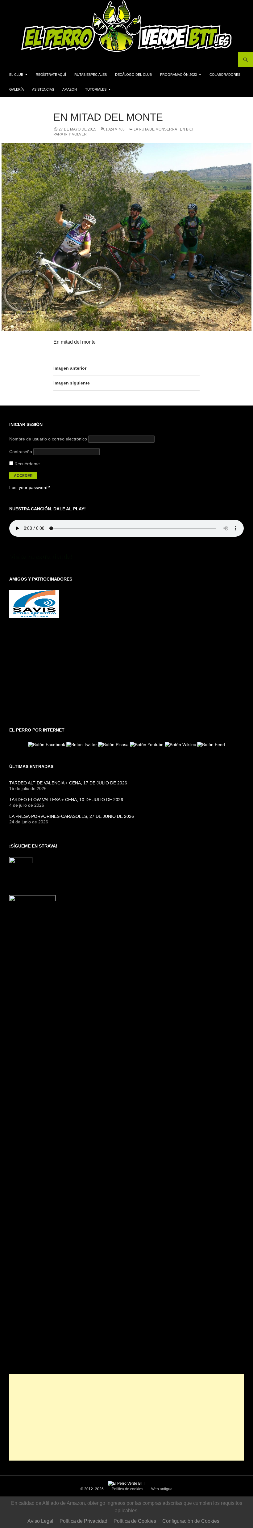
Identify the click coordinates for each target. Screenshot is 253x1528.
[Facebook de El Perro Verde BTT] (46, 744)
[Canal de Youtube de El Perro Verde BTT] (146, 744)
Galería (16, 89)
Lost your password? (29, 487)
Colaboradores (224, 74)
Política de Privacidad (83, 1521)
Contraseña (20, 451)
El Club (16, 74)
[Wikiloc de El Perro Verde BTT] (180, 744)
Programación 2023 (178, 74)
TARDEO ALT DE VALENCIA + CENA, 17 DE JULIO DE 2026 (68, 782)
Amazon (69, 89)
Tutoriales (95, 89)
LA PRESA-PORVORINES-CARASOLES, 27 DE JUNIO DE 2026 (71, 816)
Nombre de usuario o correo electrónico (48, 438)
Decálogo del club (133, 74)
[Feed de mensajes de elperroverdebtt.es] (211, 744)
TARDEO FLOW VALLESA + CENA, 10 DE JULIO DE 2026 (66, 799)
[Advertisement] (126, 1417)
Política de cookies (127, 1489)
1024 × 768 (115, 129)
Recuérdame (26, 463)
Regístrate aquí (51, 74)
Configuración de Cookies (190, 1521)
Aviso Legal (40, 1521)
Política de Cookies (135, 1521)
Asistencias (43, 89)
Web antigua (161, 1489)
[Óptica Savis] (34, 603)
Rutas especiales (90, 74)
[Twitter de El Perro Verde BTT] (81, 744)
